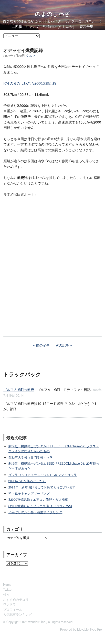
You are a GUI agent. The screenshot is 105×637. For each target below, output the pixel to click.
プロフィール (12, 609)
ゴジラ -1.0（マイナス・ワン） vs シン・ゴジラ (42, 475)
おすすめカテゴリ (16, 599)
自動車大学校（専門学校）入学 (30, 457)
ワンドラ (9, 604)
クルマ (30, 55)
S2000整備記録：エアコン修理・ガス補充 (38, 499)
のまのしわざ (52, 14)
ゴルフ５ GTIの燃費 (18, 389)
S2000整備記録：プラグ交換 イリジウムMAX (40, 506)
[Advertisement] (40, 293)
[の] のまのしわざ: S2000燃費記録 (29, 83)
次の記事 (62, 345)
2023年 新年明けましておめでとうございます (41, 487)
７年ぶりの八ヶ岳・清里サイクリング (35, 512)
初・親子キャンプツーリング (29, 493)
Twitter (7, 589)
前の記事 (43, 345)
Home (7, 584)
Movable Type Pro (89, 629)
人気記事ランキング (17, 614)
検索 (6, 594)
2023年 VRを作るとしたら (27, 481)
